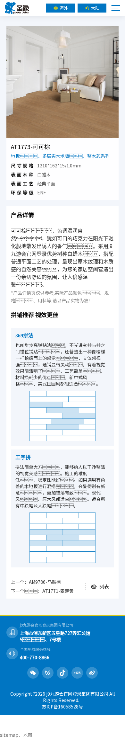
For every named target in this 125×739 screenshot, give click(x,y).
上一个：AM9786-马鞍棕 (36, 582)
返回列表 (100, 586)
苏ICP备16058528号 (62, 706)
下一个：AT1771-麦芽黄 (42, 591)
